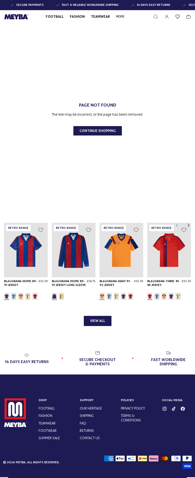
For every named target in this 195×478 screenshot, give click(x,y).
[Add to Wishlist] (40, 229)
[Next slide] (188, 225)
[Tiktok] (173, 408)
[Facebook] (182, 408)
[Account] (166, 16)
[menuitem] (120, 16)
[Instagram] (164, 408)
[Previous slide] (177, 225)
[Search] (155, 16)
